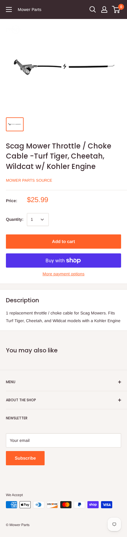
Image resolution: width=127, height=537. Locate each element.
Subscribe (25, 458)
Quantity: (14, 219)
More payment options (63, 273)
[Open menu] (9, 9)
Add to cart (63, 241)
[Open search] (92, 9)
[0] (116, 9)
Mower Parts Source (29, 180)
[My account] (104, 9)
